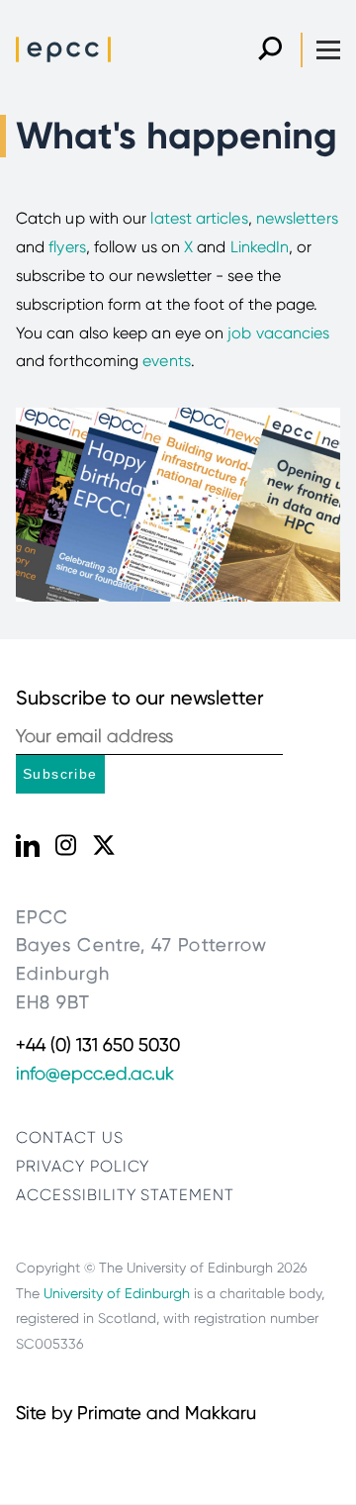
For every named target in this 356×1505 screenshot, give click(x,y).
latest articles (198, 218)
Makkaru (220, 1413)
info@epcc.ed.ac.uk (95, 1073)
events (166, 360)
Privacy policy (82, 1166)
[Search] (270, 50)
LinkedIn (260, 246)
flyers (66, 246)
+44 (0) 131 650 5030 (98, 1045)
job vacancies (278, 333)
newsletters (297, 218)
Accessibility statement (125, 1194)
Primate (109, 1413)
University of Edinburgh (117, 1293)
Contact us (70, 1137)
